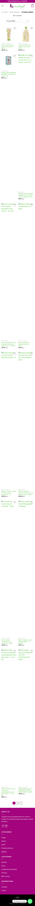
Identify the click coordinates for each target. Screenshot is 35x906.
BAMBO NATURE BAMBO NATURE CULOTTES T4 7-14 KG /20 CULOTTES (25, 195)
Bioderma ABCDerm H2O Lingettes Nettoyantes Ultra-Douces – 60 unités (8, 344)
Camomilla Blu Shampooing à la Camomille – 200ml (6, 641)
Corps (3, 866)
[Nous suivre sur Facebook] (3, 826)
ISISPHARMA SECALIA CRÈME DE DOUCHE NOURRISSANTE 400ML (25, 790)
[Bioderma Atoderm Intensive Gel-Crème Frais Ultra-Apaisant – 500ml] (26, 420)
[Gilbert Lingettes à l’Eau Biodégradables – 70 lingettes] (26, 568)
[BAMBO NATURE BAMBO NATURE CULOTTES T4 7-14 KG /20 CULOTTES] (26, 122)
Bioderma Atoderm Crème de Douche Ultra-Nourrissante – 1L (8, 493)
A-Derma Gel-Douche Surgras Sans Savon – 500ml (24, 46)
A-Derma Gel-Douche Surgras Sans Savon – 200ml (7, 46)
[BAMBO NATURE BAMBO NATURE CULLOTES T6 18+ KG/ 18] (9, 62)
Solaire (3, 841)
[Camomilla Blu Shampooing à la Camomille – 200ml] (9, 568)
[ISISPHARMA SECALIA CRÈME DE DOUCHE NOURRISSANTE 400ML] (26, 717)
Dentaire (4, 862)
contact (3, 890)
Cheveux (4, 873)
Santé (3, 844)
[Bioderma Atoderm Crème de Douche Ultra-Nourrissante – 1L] (9, 420)
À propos (4, 887)
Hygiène (4, 851)
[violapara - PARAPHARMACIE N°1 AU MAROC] (17, 6)
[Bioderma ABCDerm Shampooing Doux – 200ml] (26, 271)
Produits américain (7, 848)
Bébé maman (15, 12)
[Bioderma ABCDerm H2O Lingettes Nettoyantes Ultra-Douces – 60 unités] (9, 271)
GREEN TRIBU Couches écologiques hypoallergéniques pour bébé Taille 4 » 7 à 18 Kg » (8, 792)
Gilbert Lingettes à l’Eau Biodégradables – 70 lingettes (25, 641)
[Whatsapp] (30, 901)
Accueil (5, 12)
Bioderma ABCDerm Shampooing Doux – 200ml (24, 344)
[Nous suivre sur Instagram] (6, 826)
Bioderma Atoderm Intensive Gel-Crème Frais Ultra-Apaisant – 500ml (25, 493)
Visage (3, 837)
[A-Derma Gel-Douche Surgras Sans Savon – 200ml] (9, 34)
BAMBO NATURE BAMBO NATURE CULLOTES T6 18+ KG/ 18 (8, 74)
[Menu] (2, 6)
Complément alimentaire (9, 869)
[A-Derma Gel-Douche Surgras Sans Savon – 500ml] (26, 34)
